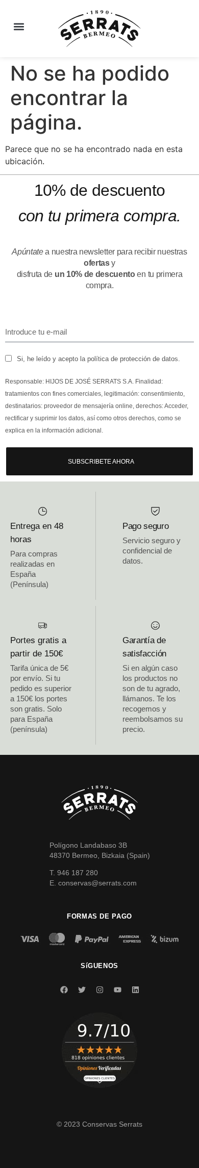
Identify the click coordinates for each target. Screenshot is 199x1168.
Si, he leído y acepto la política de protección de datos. (98, 359)
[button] (18, 26)
